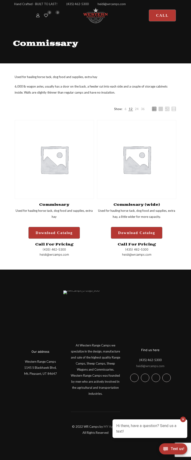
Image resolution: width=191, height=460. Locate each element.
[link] (125, 109)
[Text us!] (173, 450)
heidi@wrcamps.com (150, 366)
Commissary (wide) (136, 205)
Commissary (54, 205)
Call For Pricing (54, 244)
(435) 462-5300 (150, 360)
